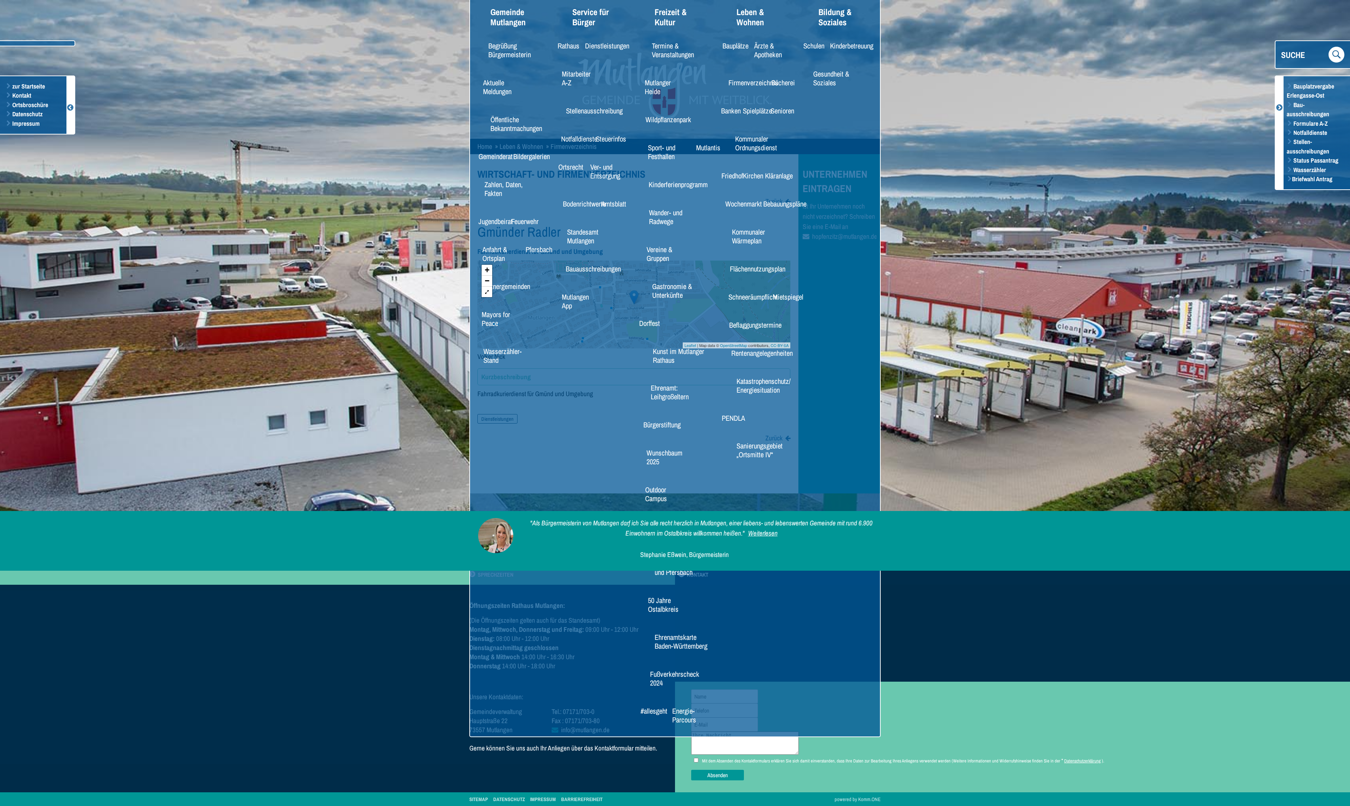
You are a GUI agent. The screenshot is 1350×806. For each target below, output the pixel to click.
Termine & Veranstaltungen (673, 50)
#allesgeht (651, 711)
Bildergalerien (527, 156)
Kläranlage (775, 176)
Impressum (25, 123)
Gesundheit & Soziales (831, 78)
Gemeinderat (491, 156)
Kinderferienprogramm (671, 184)
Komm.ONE (869, 799)
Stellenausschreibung (587, 111)
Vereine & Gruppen (659, 253)
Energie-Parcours (684, 715)
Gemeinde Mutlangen (508, 17)
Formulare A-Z (1310, 123)
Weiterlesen (763, 533)
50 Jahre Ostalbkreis (663, 604)
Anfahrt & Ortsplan (494, 253)
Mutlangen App (575, 301)
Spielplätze (754, 111)
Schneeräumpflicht (746, 297)
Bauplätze (732, 46)
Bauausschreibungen (586, 269)
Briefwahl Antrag (1312, 179)
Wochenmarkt (739, 204)
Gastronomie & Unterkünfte (672, 290)
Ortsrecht (567, 167)
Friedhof (729, 176)
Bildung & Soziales (834, 17)
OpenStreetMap (733, 345)
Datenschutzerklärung (1082, 761)
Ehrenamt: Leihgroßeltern (670, 392)
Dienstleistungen (601, 46)
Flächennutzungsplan (750, 269)
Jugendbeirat (491, 221)
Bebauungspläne (779, 204)
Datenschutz (27, 114)
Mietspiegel (784, 297)
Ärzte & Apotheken (768, 50)
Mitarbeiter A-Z (576, 78)
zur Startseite (28, 86)
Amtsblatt (610, 204)
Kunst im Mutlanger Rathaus (678, 355)
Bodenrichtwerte (579, 204)
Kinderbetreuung (846, 46)
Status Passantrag (1315, 160)
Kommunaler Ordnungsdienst (756, 143)
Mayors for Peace (496, 318)
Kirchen (750, 176)
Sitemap (478, 799)
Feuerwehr (521, 221)
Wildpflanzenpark (662, 119)
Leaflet (690, 345)
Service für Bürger (590, 17)
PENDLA (730, 418)
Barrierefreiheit (582, 799)
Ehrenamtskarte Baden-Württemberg (681, 641)
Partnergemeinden (500, 286)
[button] (487, 292)
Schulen (811, 46)
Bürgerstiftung (657, 425)
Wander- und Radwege (665, 217)
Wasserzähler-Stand (502, 355)
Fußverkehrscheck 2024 (674, 678)
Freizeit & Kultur (671, 17)
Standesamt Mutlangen (582, 236)
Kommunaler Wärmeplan (748, 236)
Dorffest (647, 323)
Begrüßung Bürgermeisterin (509, 50)
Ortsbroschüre (29, 105)
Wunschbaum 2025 (664, 457)
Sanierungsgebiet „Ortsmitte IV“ (760, 450)
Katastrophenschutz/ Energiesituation (764, 385)
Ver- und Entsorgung (605, 171)
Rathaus (566, 46)
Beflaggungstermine (749, 325)
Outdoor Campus (656, 494)
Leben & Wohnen (750, 17)
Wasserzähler (1309, 170)
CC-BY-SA (780, 345)
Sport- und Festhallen (661, 152)
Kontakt (21, 95)
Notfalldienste (1309, 133)
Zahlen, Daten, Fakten (503, 188)
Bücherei (780, 82)
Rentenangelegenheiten (754, 353)
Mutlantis (705, 147)
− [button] (487, 280)
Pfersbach (536, 249)
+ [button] (487, 270)
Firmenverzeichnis (747, 82)
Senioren (779, 111)
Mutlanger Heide (658, 87)
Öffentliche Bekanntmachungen (516, 123)
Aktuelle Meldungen (497, 87)
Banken (728, 111)
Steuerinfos (607, 139)
